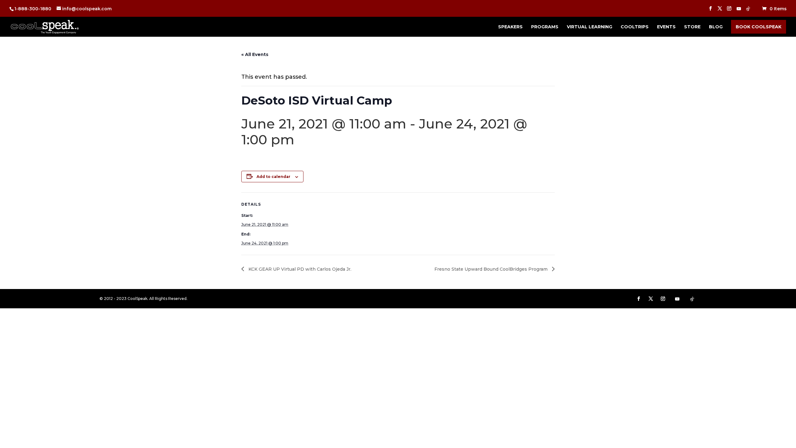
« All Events (254, 54)
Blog (716, 27)
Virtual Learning (589, 27)
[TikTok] (748, 10)
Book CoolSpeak (758, 27)
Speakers (510, 27)
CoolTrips (635, 27)
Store (692, 27)
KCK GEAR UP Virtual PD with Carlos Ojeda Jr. (299, 269)
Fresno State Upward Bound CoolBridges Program (491, 269)
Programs (544, 27)
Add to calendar (273, 176)
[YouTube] (738, 10)
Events (666, 27)
